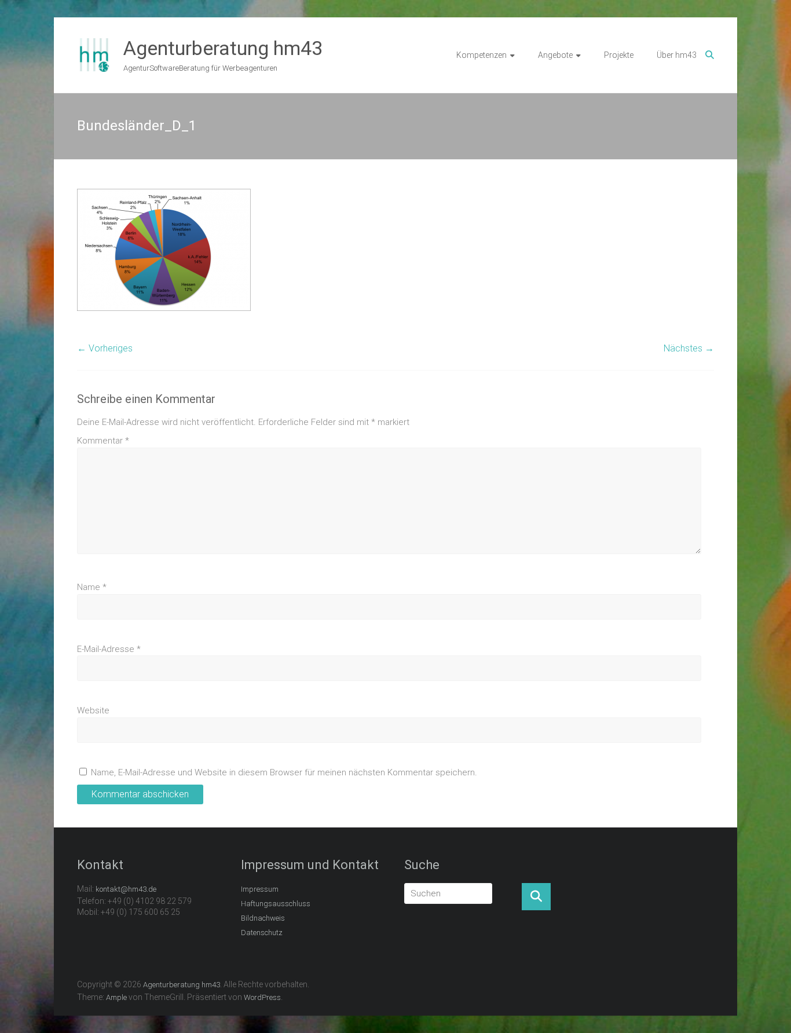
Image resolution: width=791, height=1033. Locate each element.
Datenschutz (262, 932)
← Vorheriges (105, 348)
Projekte (618, 55)
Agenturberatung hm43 (223, 48)
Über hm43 (677, 55)
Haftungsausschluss (275, 903)
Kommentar (103, 440)
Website (93, 710)
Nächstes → (689, 348)
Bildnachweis (263, 918)
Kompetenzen (481, 55)
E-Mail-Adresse (109, 649)
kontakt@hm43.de (126, 889)
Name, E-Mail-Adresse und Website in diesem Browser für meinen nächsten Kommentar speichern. (284, 772)
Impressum (260, 889)
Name (92, 587)
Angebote (555, 55)
